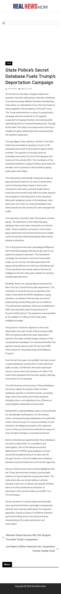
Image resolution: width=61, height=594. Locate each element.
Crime (9, 63)
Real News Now (39, 586)
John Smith (12, 89)
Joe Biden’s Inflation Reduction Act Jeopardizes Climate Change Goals (30, 548)
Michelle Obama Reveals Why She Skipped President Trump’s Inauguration (28, 537)
